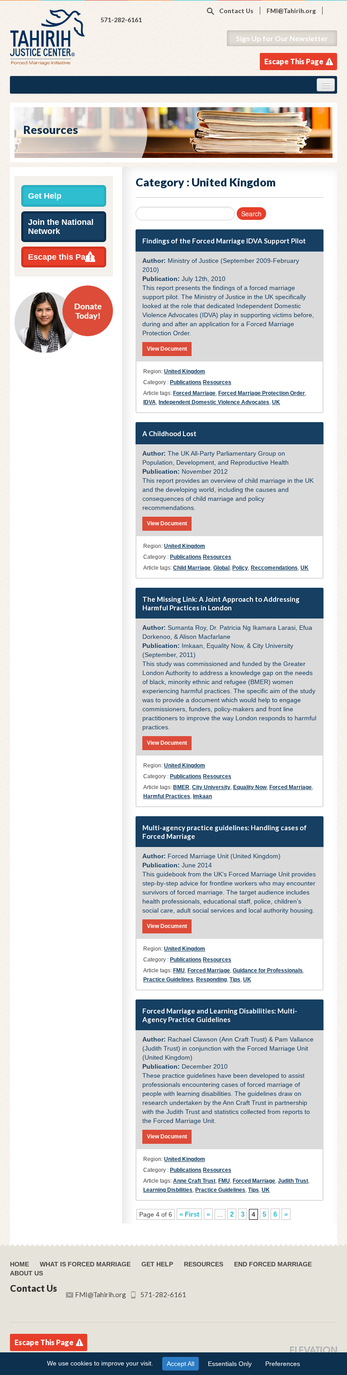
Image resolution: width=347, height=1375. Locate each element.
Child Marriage (192, 568)
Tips (235, 979)
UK (276, 402)
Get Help (44, 195)
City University (211, 787)
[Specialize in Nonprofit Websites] (313, 1349)
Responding (211, 979)
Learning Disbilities (167, 1190)
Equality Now (250, 787)
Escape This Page (294, 61)
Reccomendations (274, 568)
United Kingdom (184, 371)
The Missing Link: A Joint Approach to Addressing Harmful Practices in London (221, 603)
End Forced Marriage (273, 1264)
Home (19, 1264)
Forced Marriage (194, 393)
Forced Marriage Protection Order (261, 393)
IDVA (149, 402)
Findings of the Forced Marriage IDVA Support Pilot (224, 241)
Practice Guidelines (168, 979)
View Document (167, 349)
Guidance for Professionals (268, 970)
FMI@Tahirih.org (291, 10)
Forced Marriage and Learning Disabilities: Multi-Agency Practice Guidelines (219, 1015)
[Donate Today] (63, 318)
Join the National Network (61, 227)
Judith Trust (293, 1181)
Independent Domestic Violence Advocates (214, 402)
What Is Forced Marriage (85, 1264)
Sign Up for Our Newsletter (282, 38)
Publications (186, 382)
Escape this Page (61, 257)
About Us (26, 1273)
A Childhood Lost (169, 433)
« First (189, 1214)
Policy (240, 568)
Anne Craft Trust (194, 1181)
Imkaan (202, 796)
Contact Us (236, 10)
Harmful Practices (166, 796)
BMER (181, 787)
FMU (179, 970)
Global (221, 568)
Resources (217, 382)
